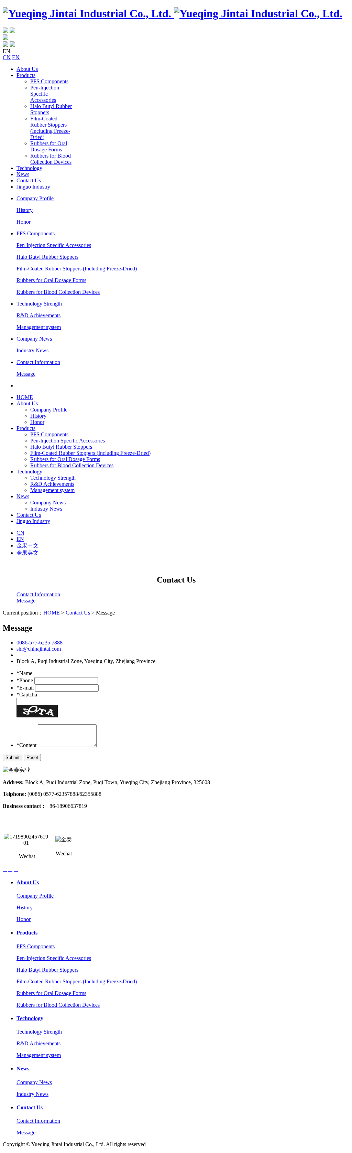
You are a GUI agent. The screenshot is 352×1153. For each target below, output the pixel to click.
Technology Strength (39, 304)
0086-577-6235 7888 (39, 642)
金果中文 (27, 545)
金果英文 (27, 553)
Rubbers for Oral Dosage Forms (48, 146)
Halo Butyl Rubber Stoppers (47, 257)
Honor (23, 222)
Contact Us (28, 180)
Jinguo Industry (33, 187)
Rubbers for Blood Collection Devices (51, 159)
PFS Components (49, 81)
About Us (27, 69)
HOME (24, 397)
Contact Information (38, 362)
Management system (38, 327)
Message (25, 374)
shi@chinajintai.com (38, 649)
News (22, 174)
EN (16, 57)
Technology (29, 168)
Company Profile (35, 198)
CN (7, 57)
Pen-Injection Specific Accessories (44, 94)
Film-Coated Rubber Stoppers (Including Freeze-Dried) (50, 128)
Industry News (32, 350)
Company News (34, 339)
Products (25, 75)
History (24, 210)
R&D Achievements (38, 315)
